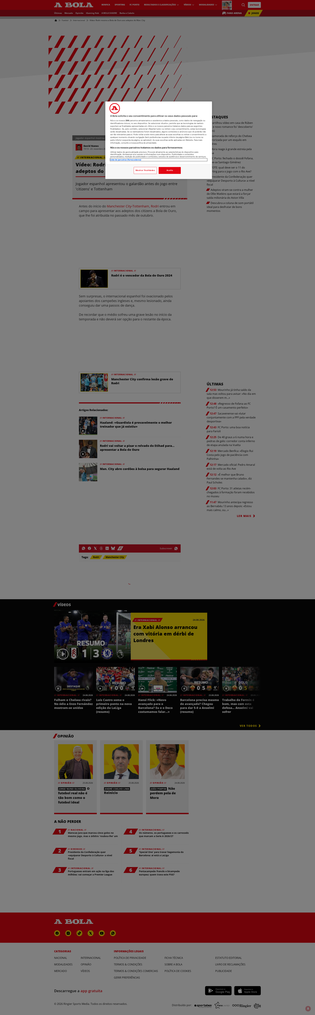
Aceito (170, 170)
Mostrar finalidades (145, 170)
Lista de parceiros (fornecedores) (125, 160)
